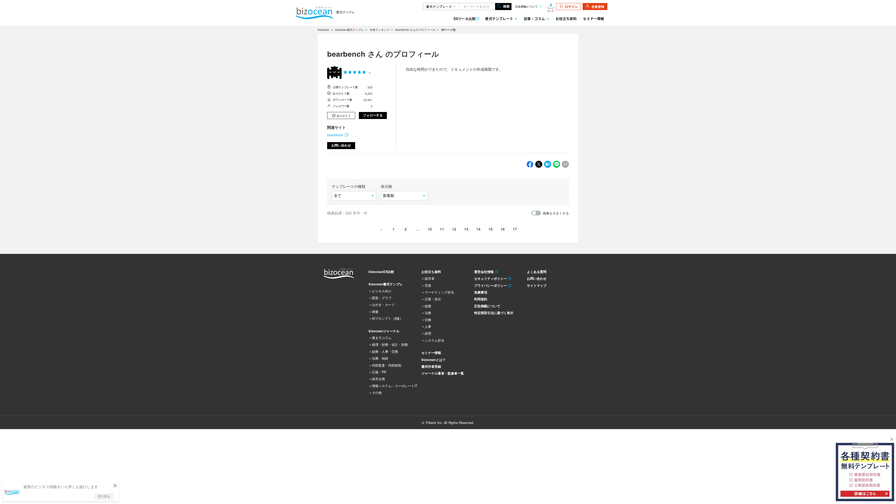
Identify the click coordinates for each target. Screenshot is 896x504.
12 (454, 229)
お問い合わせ (341, 145)
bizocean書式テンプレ (350, 30)
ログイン (571, 6)
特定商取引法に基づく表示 (493, 312)
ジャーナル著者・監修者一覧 (442, 373)
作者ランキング (380, 30)
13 (466, 229)
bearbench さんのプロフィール (415, 30)
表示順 (386, 186)
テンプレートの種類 (348, 186)
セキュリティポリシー (491, 278)
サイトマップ (536, 285)
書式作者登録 (431, 366)
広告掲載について (526, 6)
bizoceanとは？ (433, 359)
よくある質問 (536, 271)
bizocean (324, 30)
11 (442, 229)
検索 (506, 6)
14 (478, 229)
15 (490, 229)
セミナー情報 (593, 18)
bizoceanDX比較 (381, 271)
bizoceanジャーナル (384, 331)
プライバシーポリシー (491, 285)
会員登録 (597, 6)
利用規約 (480, 299)
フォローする (373, 115)
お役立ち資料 (566, 18)
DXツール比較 (465, 18)
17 (515, 229)
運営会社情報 (484, 271)
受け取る (104, 496)
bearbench (335, 135)
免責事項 (480, 292)
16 (502, 229)
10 (430, 229)
